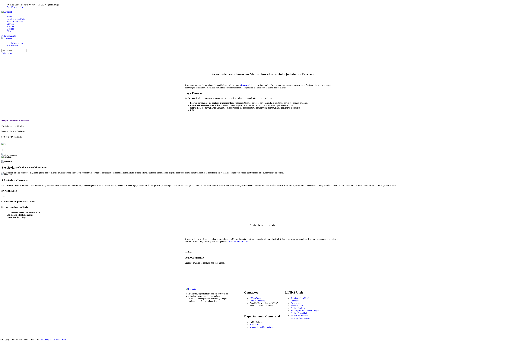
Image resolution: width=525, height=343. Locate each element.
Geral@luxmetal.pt (15, 7)
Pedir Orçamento (8, 36)
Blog (9, 31)
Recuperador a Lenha (238, 241)
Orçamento (295, 303)
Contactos (11, 29)
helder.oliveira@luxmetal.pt (261, 327)
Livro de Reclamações (300, 318)
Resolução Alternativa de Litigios (305, 310)
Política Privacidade (299, 313)
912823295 (254, 324)
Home (9, 16)
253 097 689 (12, 45)
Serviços (10, 24)
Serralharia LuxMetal (16, 19)
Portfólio (10, 26)
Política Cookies (298, 308)
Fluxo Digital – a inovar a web (54, 339)
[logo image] (6, 38)
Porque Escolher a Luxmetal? (15, 120)
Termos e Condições (299, 315)
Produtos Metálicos (15, 21)
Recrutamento (297, 305)
